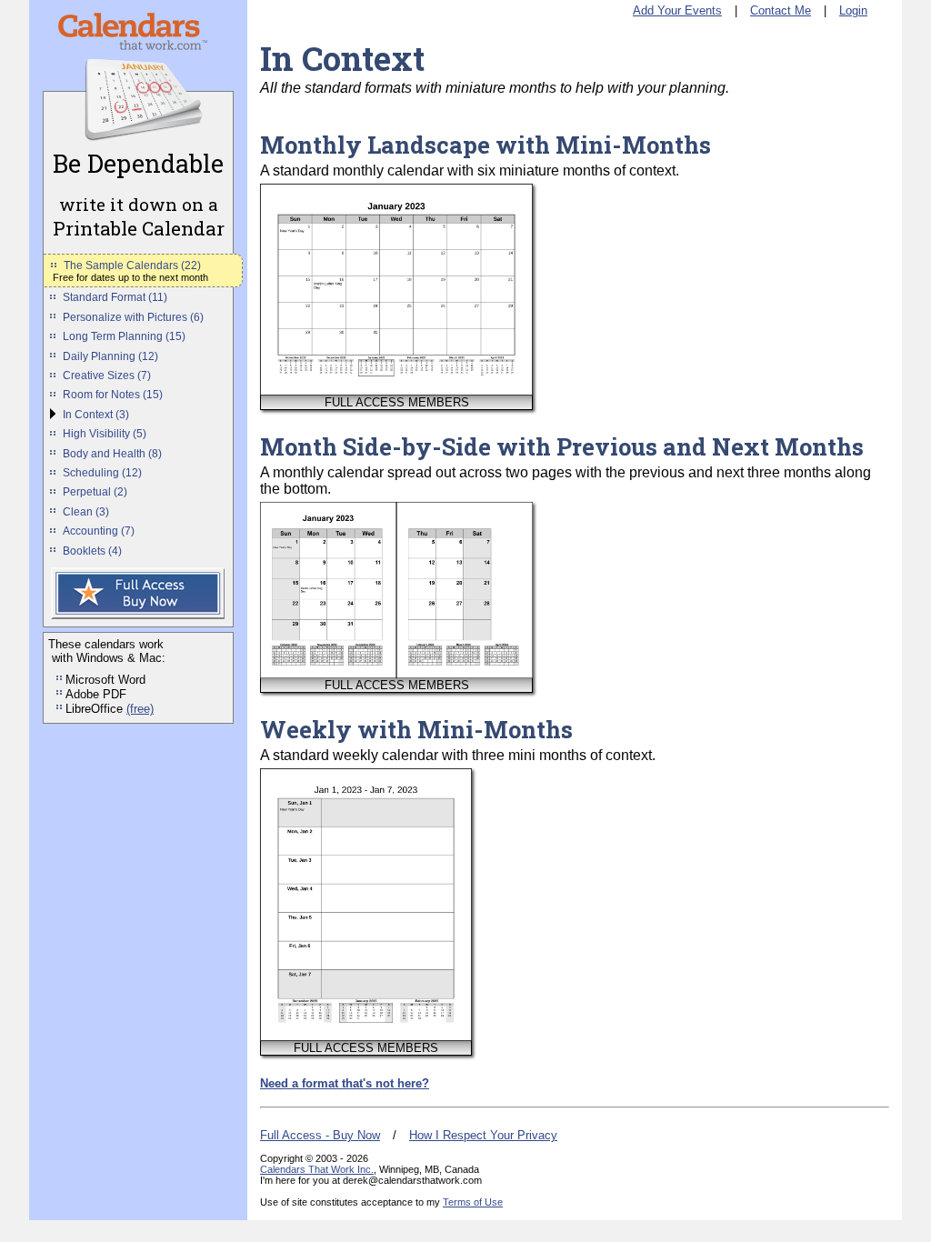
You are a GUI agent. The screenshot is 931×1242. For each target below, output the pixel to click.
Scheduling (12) (102, 472)
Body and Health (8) (112, 453)
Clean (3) (86, 511)
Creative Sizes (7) (107, 375)
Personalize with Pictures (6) (133, 317)
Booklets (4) (92, 551)
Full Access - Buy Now (320, 1135)
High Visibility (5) (104, 433)
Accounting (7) (99, 531)
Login (853, 10)
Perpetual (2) (95, 491)
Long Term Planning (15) (124, 336)
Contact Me (780, 10)
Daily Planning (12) (110, 356)
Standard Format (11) (115, 297)
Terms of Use (473, 1202)
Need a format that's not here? (344, 1083)
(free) (140, 709)
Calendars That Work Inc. (317, 1169)
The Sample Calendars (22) (132, 265)
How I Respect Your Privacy (483, 1135)
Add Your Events (677, 10)
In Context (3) (96, 414)
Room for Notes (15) (113, 394)
